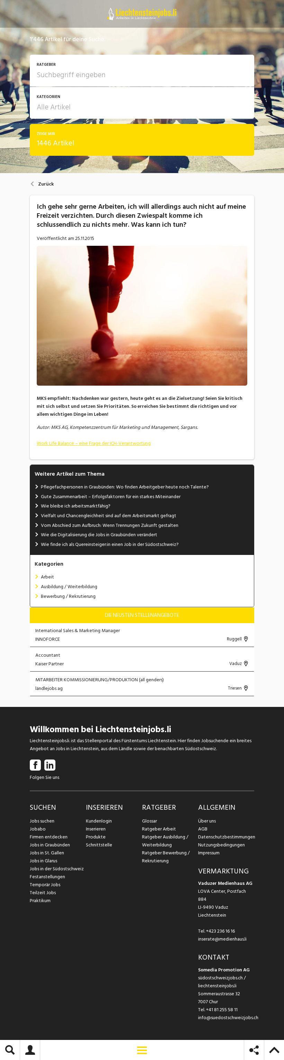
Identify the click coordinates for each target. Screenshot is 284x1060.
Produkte (96, 837)
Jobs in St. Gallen (47, 853)
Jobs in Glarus (43, 861)
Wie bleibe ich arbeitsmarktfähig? (75, 506)
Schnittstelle (99, 845)
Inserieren (96, 829)
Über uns (207, 821)
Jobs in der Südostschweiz (57, 869)
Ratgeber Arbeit (159, 829)
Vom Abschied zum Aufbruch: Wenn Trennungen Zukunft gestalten (109, 525)
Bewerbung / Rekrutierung (68, 596)
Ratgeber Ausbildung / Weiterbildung (165, 841)
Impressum (209, 853)
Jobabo (38, 829)
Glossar (149, 821)
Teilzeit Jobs (43, 893)
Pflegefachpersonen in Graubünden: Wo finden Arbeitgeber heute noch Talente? (125, 487)
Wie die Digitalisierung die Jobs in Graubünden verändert (99, 535)
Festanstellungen (47, 877)
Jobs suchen (42, 821)
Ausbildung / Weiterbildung (69, 587)
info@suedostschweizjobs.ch (228, 1018)
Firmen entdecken (49, 837)
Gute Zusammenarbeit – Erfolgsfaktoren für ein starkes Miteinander (110, 497)
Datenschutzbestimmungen (226, 837)
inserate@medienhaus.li (222, 939)
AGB (202, 829)
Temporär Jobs (45, 885)
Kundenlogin (99, 821)
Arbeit (47, 577)
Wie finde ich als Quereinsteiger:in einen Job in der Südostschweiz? (110, 544)
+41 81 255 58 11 (222, 1010)
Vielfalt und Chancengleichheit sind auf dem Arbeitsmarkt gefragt (108, 516)
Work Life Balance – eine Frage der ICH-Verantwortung (94, 443)
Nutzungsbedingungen (221, 845)
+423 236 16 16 (220, 931)
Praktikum (40, 901)
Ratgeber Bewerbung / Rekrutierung (166, 857)
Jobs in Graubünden (50, 845)
